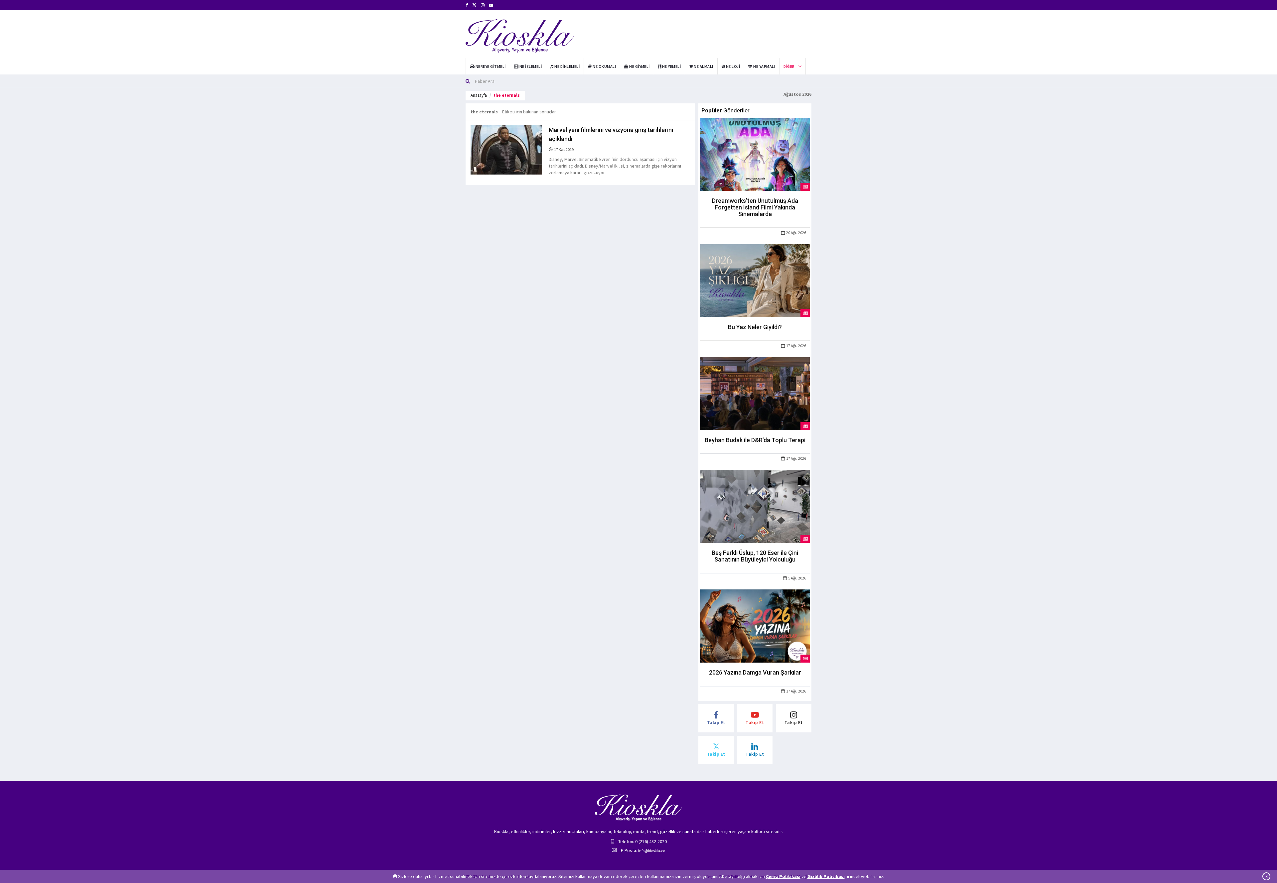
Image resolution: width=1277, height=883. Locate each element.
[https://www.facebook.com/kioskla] (467, 5)
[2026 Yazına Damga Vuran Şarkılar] (755, 625)
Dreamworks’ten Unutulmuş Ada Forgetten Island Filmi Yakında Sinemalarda (755, 207)
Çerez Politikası (783, 876)
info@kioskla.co (651, 850)
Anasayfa (479, 95)
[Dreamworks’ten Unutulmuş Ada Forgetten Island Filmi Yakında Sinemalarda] (755, 154)
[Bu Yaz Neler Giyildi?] (755, 280)
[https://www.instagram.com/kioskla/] (483, 5)
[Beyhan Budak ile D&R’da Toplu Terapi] (755, 393)
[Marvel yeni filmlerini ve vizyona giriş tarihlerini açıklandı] (506, 150)
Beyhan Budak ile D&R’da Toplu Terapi (755, 440)
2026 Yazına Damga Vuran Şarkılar (755, 672)
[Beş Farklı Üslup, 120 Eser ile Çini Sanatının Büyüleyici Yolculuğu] (755, 506)
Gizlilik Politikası (826, 876)
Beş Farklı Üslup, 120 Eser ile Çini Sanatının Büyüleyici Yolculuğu (755, 556)
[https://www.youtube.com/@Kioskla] (491, 5)
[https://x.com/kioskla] (474, 5)
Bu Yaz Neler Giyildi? (755, 326)
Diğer (788, 66)
